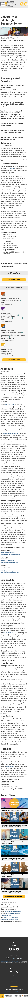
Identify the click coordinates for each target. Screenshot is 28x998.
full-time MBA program (10, 433)
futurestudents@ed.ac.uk (13, 911)
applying (11, 168)
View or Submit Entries (14, 279)
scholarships (10, 766)
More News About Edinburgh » (14, 896)
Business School (8, 633)
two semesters (18, 374)
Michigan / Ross (16, 995)
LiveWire (2, 996)
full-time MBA (9, 405)
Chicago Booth (7, 995)
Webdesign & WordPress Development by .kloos (14, 991)
